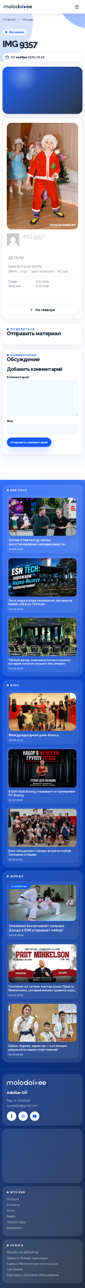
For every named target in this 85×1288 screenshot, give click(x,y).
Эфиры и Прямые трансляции (27, 1258)
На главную (45, 310)
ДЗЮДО (17, 876)
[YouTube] (34, 1116)
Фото (11, 1210)
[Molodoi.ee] (26, 1083)
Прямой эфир (16, 1222)
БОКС (14, 685)
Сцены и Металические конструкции (32, 1263)
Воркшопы (14, 1227)
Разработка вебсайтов (22, 1252)
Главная (8, 19)
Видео (11, 1216)
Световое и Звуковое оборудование (33, 1275)
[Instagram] (23, 1116)
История (13, 1199)
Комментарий (19, 377)
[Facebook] (11, 1116)
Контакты (13, 1204)
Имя (10, 421)
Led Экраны (15, 1269)
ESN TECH (18, 490)
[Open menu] (77, 6)
